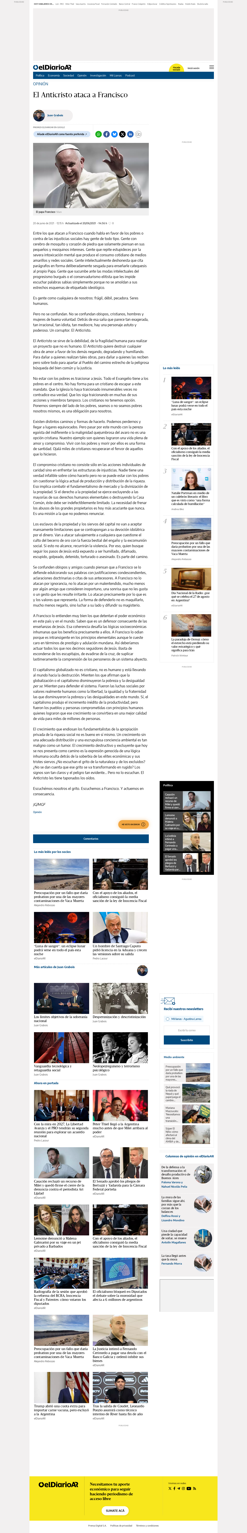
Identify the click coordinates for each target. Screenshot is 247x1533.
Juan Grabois (55, 115)
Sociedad (68, 75)
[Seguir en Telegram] (178, 1488)
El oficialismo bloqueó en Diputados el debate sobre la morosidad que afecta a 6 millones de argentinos (120, 1295)
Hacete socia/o (176, 68)
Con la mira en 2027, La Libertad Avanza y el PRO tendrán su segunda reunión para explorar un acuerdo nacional (61, 1130)
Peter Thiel (69, 4)
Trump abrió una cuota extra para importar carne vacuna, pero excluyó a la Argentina (61, 1410)
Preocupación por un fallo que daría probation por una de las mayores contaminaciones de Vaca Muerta (61, 897)
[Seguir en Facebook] (174, 1488)
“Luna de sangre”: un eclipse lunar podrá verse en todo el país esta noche (59, 950)
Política (40, 75)
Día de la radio (202, 4)
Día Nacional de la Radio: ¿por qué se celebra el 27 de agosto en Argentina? (190, 596)
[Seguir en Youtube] (189, 1488)
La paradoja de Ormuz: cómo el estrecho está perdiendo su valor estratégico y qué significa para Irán (190, 644)
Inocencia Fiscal (93, 4)
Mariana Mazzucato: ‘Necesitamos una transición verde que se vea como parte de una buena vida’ (173, 1114)
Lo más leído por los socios (52, 852)
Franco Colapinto (139, 4)
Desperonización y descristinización (119, 1017)
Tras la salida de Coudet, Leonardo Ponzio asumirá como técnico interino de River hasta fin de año (118, 1410)
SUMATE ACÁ (115, 1511)
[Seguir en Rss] (194, 1488)
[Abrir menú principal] (211, 67)
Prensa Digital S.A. (97, 1525)
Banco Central (124, 4)
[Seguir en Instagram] (183, 1488)
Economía (54, 75)
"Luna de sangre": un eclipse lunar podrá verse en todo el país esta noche (189, 405)
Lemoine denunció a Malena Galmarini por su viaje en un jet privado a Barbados (57, 1242)
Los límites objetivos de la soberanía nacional (61, 1019)
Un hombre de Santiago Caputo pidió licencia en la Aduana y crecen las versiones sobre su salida (120, 950)
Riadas (181, 4)
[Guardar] (138, 134)
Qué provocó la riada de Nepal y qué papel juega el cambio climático (173, 1094)
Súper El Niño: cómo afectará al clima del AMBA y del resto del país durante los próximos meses (173, 1135)
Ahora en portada (46, 1083)
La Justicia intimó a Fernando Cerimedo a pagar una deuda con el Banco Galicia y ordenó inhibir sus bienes (119, 1355)
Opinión (82, 75)
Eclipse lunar (152, 4)
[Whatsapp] (98, 134)
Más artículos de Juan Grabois (54, 967)
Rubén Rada (190, 4)
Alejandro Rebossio (44, 905)
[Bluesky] (114, 134)
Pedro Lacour (100, 958)
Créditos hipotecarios (167, 4)
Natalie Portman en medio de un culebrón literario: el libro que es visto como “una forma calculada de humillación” (190, 498)
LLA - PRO (60, 4)
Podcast (130, 75)
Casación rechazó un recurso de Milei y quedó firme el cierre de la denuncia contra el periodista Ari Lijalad (59, 1187)
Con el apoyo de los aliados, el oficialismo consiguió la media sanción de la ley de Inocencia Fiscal (120, 897)
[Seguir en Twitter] (170, 1488)
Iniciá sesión (193, 68)
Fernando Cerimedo (109, 4)
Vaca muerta (81, 4)
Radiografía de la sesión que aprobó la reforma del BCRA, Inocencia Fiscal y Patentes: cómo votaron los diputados (60, 1297)
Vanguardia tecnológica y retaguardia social (53, 1068)
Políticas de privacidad (121, 1525)
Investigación (98, 75)
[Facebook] (106, 134)
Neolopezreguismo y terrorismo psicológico (116, 1068)
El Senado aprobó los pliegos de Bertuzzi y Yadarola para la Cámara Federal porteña (119, 1185)
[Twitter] (122, 134)
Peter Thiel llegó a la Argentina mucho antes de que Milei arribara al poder (120, 1128)
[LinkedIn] (130, 134)
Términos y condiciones (147, 1525)
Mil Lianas (116, 75)
